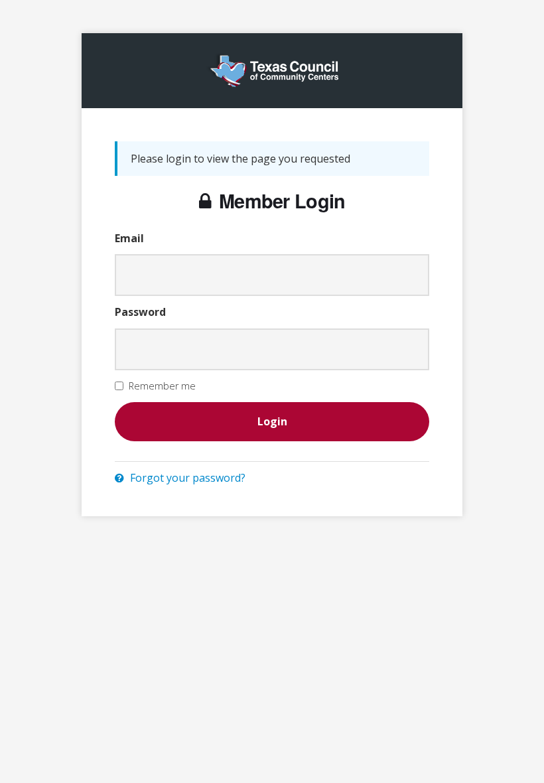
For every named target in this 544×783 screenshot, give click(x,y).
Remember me (162, 386)
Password (140, 312)
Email (129, 238)
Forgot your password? (186, 477)
